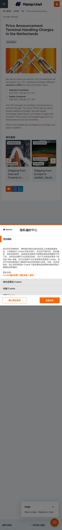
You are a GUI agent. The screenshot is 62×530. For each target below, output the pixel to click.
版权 (32, 275)
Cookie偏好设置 (10, 275)
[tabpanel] (31, 260)
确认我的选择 (15, 300)
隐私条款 (24, 275)
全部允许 (50, 300)
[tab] (31, 239)
